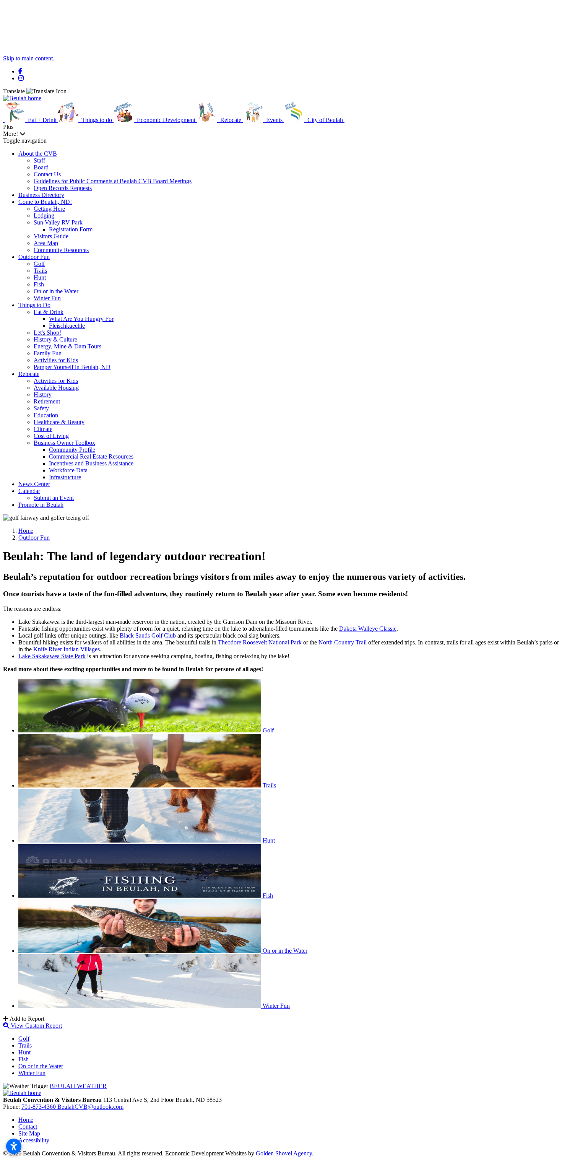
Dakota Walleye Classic (367, 628)
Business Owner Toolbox (64, 442)
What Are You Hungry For (81, 319)
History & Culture (55, 339)
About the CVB (37, 153)
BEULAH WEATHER (78, 1086)
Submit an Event (54, 498)
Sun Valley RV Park (58, 222)
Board (41, 167)
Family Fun (48, 353)
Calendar (29, 491)
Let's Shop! (47, 332)
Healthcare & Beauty (59, 422)
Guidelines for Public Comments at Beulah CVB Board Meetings (113, 181)
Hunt (40, 277)
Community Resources (61, 250)
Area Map (46, 243)
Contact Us (47, 174)
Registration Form (71, 229)
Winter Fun (47, 298)
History (43, 394)
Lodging (44, 215)
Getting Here (49, 208)
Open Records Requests (63, 188)
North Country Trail (342, 642)
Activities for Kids (56, 360)
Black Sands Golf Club (148, 635)
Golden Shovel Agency (284, 1153)
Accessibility (33, 1140)
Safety (41, 408)
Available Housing (56, 387)
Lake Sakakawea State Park (52, 656)
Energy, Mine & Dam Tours (67, 346)
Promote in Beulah (40, 504)
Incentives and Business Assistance (91, 463)
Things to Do (34, 305)
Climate (43, 429)
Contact (27, 1126)
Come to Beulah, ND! (45, 201)
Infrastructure (65, 477)
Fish (39, 284)
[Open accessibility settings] (13, 1146)
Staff (39, 160)
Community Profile (72, 449)
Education (46, 415)
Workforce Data (68, 470)
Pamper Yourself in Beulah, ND (72, 367)
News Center (34, 484)
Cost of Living (51, 436)
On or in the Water (56, 291)
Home (25, 1119)
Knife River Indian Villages (66, 649)
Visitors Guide (51, 236)
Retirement (47, 401)
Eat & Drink (48, 312)
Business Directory (41, 195)
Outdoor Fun (34, 257)
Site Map (29, 1133)
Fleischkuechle (67, 325)
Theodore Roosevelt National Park (260, 642)
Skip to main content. (28, 58)
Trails (40, 270)
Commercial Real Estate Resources (91, 456)
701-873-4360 (39, 1106)
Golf (39, 263)
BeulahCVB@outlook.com (90, 1106)
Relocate (28, 374)
